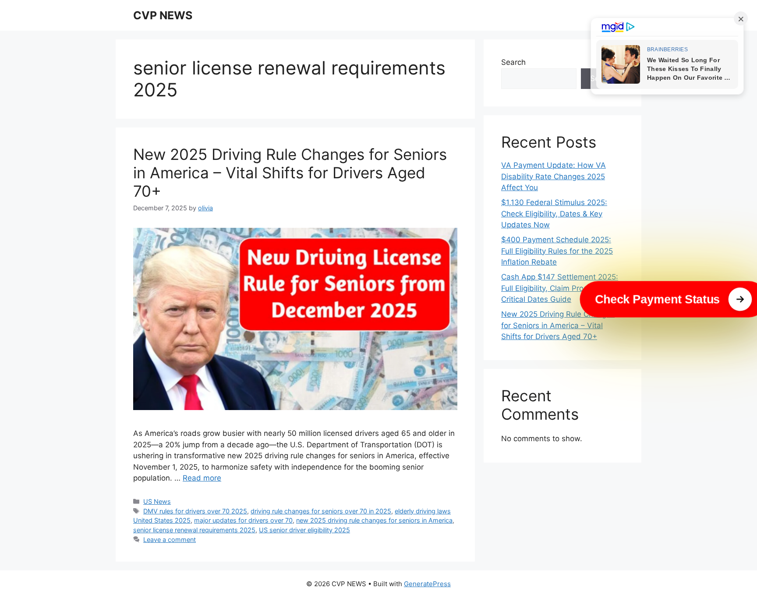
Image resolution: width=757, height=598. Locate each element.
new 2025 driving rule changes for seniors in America (374, 520)
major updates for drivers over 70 (243, 520)
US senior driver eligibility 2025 (304, 530)
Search (513, 62)
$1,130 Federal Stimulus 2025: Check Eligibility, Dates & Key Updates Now (554, 213)
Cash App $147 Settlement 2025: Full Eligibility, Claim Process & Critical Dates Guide (559, 288)
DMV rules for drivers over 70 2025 (195, 511)
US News (157, 501)
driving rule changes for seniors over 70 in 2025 (321, 511)
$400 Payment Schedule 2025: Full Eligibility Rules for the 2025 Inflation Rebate (557, 250)
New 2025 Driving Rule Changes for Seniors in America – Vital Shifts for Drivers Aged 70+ (290, 172)
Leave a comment (169, 539)
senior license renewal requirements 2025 (194, 530)
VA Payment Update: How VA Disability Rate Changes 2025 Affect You (553, 176)
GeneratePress (427, 584)
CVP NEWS (162, 15)
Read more (202, 478)
